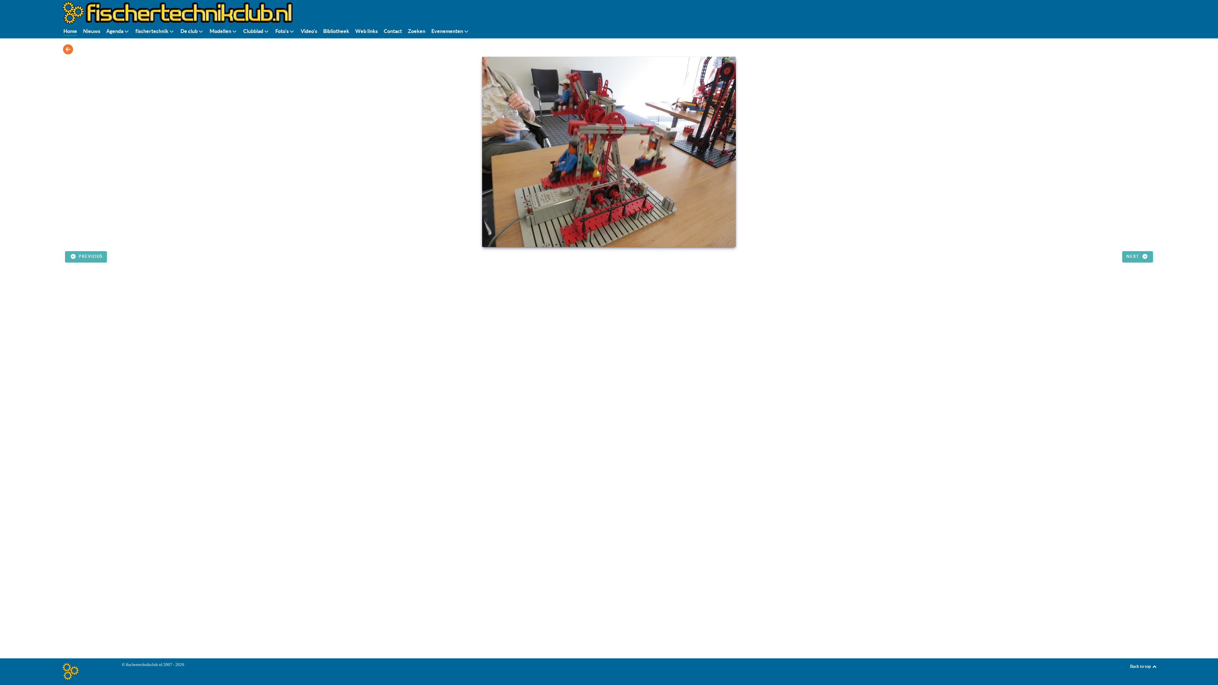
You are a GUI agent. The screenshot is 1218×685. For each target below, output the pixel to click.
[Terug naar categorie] (68, 49)
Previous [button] (90, 256)
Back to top (1141, 666)
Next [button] (1133, 256)
